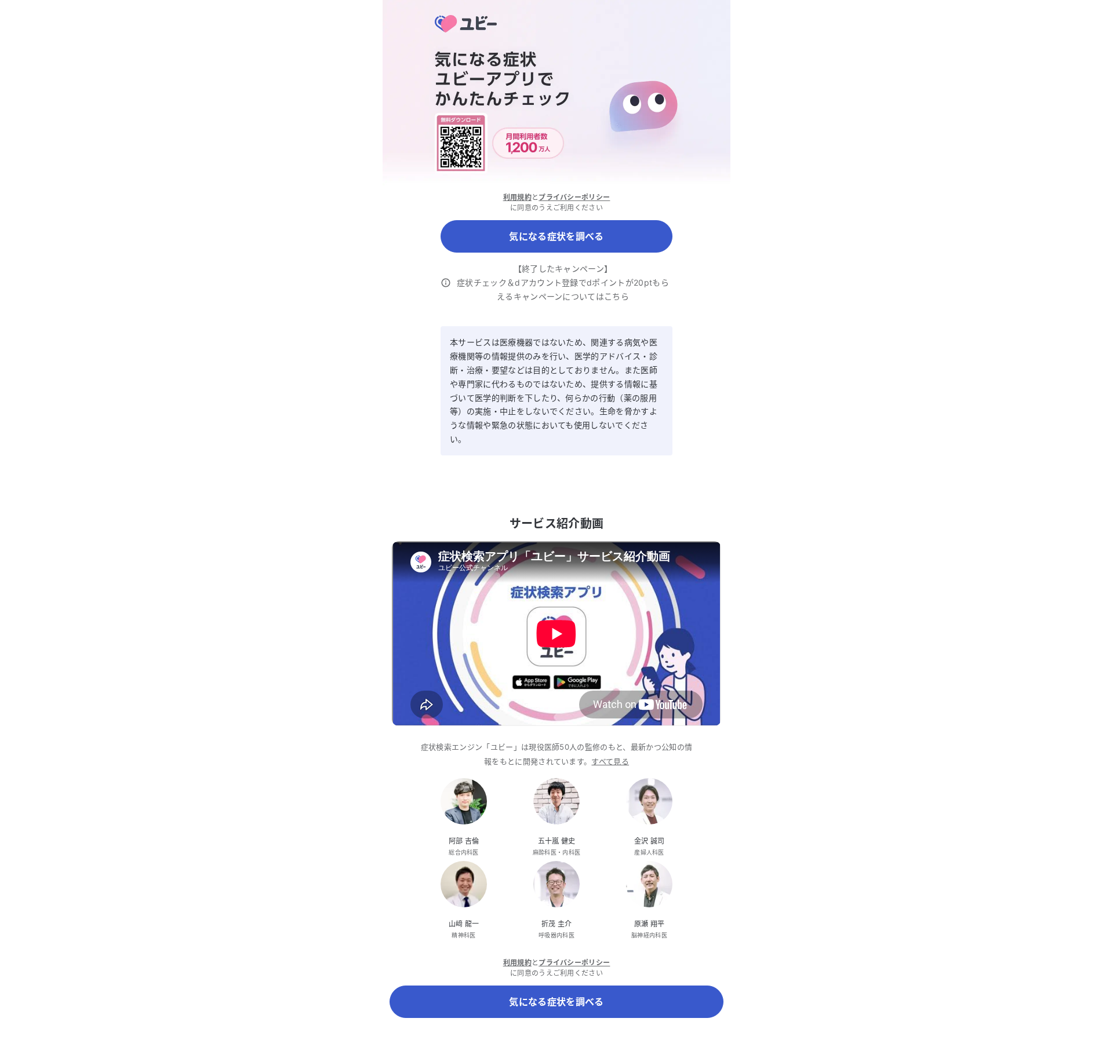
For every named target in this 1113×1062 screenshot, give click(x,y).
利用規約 (517, 197)
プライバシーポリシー (574, 197)
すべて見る (610, 761)
